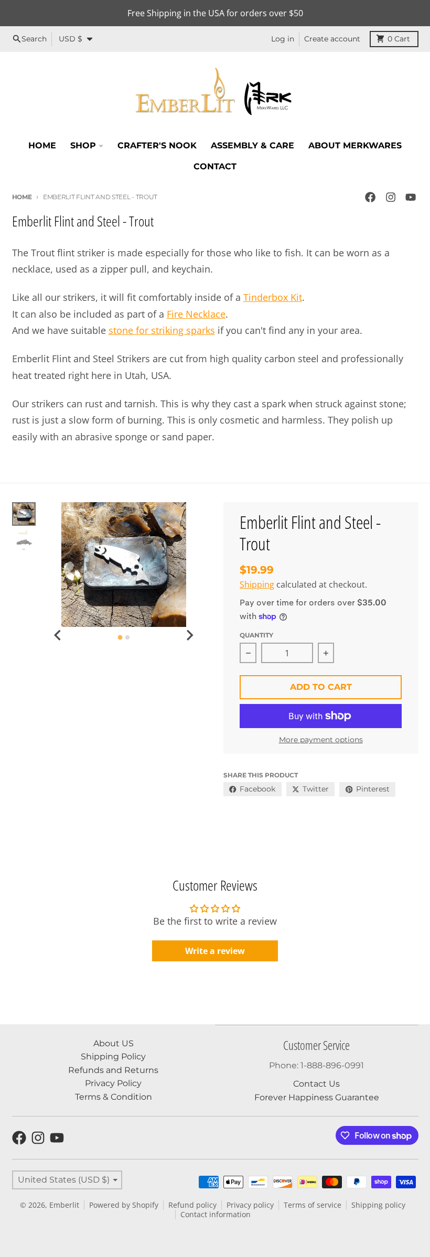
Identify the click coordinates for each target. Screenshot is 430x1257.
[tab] (119, 637)
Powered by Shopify (123, 1205)
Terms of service (312, 1205)
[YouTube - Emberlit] (410, 196)
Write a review (215, 951)
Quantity (256, 635)
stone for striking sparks (162, 330)
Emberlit (64, 1205)
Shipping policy (378, 1205)
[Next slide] (189, 635)
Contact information (215, 1214)
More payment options (321, 739)
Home (22, 197)
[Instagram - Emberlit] (390, 196)
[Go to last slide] (58, 635)
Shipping (257, 584)
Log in (282, 39)
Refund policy (192, 1205)
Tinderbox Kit (272, 297)
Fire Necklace (196, 314)
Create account (332, 39)
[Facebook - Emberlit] (370, 196)
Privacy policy (250, 1205)
